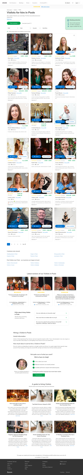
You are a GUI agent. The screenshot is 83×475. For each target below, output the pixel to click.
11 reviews (15, 160)
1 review (62, 56)
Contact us (9, 469)
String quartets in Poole (59, 254)
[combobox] (13, 28)
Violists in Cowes (10, 265)
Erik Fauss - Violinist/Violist (18, 302)
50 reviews (63, 125)
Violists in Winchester (59, 265)
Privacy (8, 467)
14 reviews (63, 195)
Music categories (28, 465)
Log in (77, 2)
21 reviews (63, 160)
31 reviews (39, 160)
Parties (27, 2)
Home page (9, 10)
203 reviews (34, 125)
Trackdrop (62, 472)
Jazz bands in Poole (58, 256)
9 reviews (62, 230)
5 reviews (15, 91)
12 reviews (15, 230)
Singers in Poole (34, 254)
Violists (15, 10)
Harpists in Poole (10, 256)
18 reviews (10, 195)
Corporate (34, 2)
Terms (8, 465)
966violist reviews (45, 6)
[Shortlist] (73, 3)
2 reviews (15, 56)
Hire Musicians (12, 2)
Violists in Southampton (59, 263)
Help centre (9, 463)
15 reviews (39, 230)
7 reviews (39, 56)
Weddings (21, 2)
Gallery (26, 467)
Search (68, 2)
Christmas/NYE (43, 2)
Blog (26, 469)
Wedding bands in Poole (12, 254)
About (43, 463)
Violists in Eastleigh (35, 265)
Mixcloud (68, 472)
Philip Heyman (41, 302)
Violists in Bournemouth (12, 263)
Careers (44, 465)
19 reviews (39, 195)
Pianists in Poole (34, 256)
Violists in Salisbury (35, 263)
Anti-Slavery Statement (47, 467)
